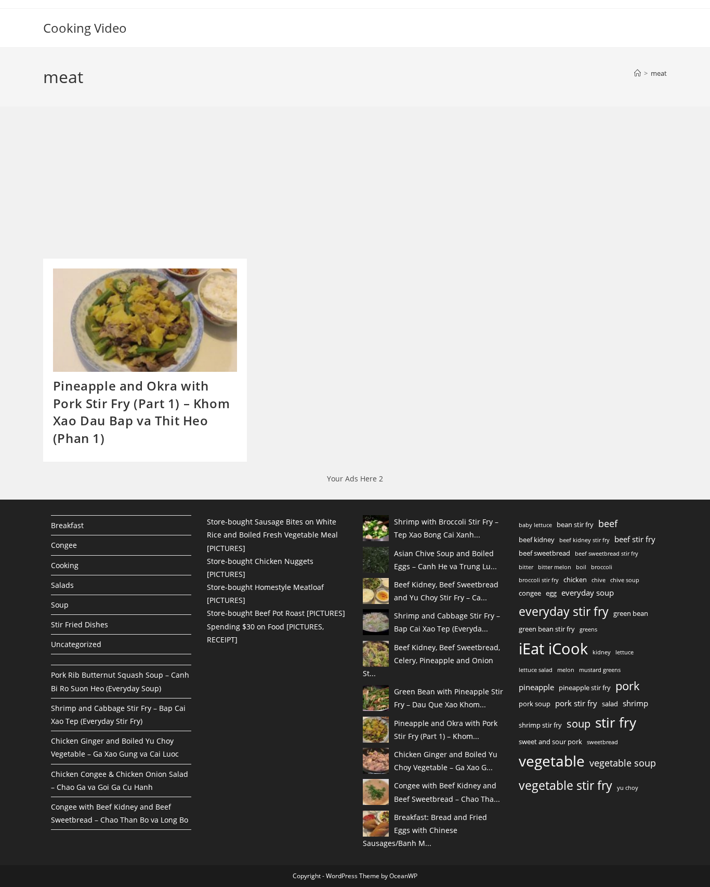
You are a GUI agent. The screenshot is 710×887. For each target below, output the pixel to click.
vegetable (552, 761)
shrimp (635, 703)
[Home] (637, 73)
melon (565, 670)
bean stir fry (575, 524)
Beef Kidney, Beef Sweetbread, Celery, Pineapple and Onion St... (431, 660)
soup (578, 723)
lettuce (624, 652)
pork (627, 685)
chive (598, 580)
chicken (575, 579)
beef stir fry (634, 539)
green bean (630, 613)
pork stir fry (576, 703)
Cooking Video (85, 27)
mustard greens (600, 670)
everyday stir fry (564, 611)
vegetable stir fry (565, 785)
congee (530, 593)
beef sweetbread (544, 553)
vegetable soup (622, 763)
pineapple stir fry (585, 687)
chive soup (624, 580)
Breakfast (67, 525)
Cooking (64, 565)
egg (551, 593)
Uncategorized (76, 644)
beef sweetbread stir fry (606, 553)
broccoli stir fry (539, 580)
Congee (64, 545)
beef (607, 523)
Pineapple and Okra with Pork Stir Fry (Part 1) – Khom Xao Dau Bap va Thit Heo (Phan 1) (141, 412)
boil (581, 567)
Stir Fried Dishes (79, 624)
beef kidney (537, 539)
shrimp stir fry (540, 725)
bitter (526, 567)
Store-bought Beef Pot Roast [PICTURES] (276, 613)
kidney (602, 652)
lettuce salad (536, 670)
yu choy (627, 787)
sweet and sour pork (550, 741)
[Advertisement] (121, 186)
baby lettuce (535, 525)
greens (588, 629)
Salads (62, 585)
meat (659, 73)
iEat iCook (553, 648)
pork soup (534, 703)
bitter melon (554, 567)
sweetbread (602, 742)
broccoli (601, 567)
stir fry (615, 722)
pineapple (536, 687)
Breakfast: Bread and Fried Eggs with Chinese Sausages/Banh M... (425, 830)
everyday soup (587, 592)
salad (610, 703)
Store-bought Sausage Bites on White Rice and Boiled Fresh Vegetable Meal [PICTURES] (272, 535)
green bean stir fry (547, 629)
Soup (60, 605)
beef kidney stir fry (584, 540)
